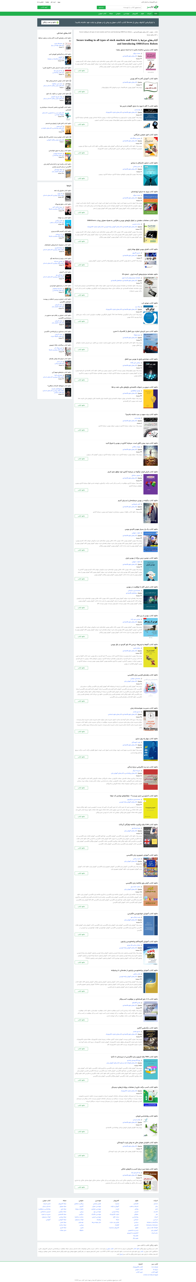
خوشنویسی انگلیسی (117, 928)
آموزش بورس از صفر (99, 208)
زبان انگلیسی (116, 844)
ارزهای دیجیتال (123, 1096)
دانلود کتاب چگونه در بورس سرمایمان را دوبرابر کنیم (121, 512)
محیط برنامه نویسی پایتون (90, 956)
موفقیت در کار (119, 1013)
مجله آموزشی (62, 1220)
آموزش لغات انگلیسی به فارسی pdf (97, 839)
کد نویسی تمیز (131, 807)
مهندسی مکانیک (96, 1214)
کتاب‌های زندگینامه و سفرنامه (56, 59)
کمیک (156, 1217)
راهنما (47, 2)
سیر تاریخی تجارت (86, 343)
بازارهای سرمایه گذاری (119, 174)
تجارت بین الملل (97, 343)
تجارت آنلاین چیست (130, 1039)
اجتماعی (136, 1220)
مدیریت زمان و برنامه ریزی (94, 725)
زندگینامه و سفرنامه (152, 1222)
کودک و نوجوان (79, 1220)
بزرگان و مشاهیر (78, 1204)
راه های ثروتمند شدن (126, 206)
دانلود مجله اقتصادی (92, 286)
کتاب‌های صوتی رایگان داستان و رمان (53, 86)
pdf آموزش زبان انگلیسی (85, 900)
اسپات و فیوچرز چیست (101, 1096)
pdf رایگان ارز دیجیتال (125, 1101)
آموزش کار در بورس (92, 455)
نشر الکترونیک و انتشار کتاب (149, 2)
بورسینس (137, 110)
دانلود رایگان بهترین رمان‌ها (56, 209)
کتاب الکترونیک (138, 1267)
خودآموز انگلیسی (100, 836)
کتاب (141, 1251)
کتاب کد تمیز (117, 807)
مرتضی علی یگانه (135, 363)
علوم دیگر (135, 1238)
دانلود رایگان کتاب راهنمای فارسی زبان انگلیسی (117, 694)
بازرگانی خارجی (120, 149)
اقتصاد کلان (96, 398)
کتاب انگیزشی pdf (84, 778)
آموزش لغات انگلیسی (105, 844)
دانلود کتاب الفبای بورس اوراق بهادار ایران (143, 249)
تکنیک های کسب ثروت (83, 203)
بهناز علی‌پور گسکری (56, 97)
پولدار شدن (112, 203)
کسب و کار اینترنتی (111, 1183)
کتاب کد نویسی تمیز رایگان (104, 812)
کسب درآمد (86, 315)
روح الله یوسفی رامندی (133, 1060)
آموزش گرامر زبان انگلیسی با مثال (129, 692)
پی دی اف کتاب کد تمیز (124, 810)
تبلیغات (131, 291)
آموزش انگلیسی (111, 836)
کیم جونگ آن (58, 348)
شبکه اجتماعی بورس (95, 118)
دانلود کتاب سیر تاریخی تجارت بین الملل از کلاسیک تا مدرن (135, 331)
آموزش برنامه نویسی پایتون (100, 953)
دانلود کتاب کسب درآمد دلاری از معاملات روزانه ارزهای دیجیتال (134, 1087)
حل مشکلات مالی (117, 288)
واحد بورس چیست (124, 604)
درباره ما (155, 1270)
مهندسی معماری (96, 1209)
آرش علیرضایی (136, 504)
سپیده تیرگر (136, 771)
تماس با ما (40, 2)
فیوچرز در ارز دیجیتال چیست (109, 1101)
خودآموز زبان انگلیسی (116, 900)
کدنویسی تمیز (92, 807)
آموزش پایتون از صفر (131, 987)
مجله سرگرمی (62, 1212)
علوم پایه (135, 1236)
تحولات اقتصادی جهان (129, 398)
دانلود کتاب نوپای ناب (149, 303)
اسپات (98, 1101)
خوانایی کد (116, 812)
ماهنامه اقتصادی (128, 288)
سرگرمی (81, 1214)
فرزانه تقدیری (58, 248)
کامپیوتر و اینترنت (114, 1228)
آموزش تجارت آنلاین (117, 1039)
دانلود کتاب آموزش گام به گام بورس (144, 79)
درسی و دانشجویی (133, 1230)
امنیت (117, 1209)
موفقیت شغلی (111, 1011)
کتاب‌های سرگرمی (59, 392)
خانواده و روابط (79, 1209)
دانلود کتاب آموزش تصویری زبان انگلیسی (142, 855)
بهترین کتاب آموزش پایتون (111, 958)
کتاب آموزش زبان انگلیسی (128, 844)
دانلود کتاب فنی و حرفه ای (90, 146)
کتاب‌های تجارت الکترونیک (114, 112)
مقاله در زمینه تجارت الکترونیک (100, 1039)
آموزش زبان (119, 925)
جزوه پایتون (103, 984)
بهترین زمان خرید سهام (114, 64)
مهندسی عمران (96, 1206)
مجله (111, 14)
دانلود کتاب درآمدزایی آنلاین (147, 1028)
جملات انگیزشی (116, 778)
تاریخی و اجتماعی (45, 1212)
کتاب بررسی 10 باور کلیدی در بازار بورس (103, 656)
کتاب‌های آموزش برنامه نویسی (113, 227)
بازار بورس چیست (113, 604)
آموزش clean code (136, 812)
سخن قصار (138, 781)
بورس (134, 61)
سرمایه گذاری (102, 426)
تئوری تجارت (107, 343)
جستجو (101, 7)
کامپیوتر (135, 14)
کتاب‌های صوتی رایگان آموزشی (55, 140)
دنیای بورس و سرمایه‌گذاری (119, 118)
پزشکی (136, 1209)
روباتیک (99, 1220)
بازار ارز (140, 373)
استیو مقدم (136, 712)
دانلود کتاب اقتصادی (129, 146)
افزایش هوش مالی (130, 1151)
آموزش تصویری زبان (133, 869)
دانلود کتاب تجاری (117, 343)
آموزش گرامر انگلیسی (136, 902)
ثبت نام (53, 2)
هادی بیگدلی (58, 221)
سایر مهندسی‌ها (96, 1222)
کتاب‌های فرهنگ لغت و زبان (128, 1063)
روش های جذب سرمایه (86, 206)
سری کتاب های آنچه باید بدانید (126, 720)
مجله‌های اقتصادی (116, 280)
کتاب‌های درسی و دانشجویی (56, 113)
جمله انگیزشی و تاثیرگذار (113, 784)
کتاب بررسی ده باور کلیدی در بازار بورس (128, 659)
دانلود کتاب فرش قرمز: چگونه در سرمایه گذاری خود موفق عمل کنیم (133, 472)
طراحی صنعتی (97, 1204)
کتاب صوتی (102, 14)
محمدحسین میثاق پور (133, 799)
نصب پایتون (115, 956)
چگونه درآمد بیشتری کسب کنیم (126, 1011)
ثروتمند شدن (95, 483)
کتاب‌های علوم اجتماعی (115, 714)
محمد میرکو (136, 53)
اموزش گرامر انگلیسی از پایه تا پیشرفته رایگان (105, 692)
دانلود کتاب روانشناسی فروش (147, 1116)
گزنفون (60, 57)
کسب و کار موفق (137, 1016)
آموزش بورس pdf (127, 64)
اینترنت (117, 1204)
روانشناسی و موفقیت (44, 1209)
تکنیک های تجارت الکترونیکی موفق (131, 1042)
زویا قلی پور (59, 275)
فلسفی (136, 1225)
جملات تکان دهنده (94, 781)
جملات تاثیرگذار (106, 778)
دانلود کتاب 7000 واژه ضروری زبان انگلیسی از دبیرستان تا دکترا (134, 1057)
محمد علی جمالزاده (57, 84)
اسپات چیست (137, 1099)
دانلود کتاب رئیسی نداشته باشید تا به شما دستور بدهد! (137, 50)
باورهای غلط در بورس (91, 659)
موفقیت (88, 288)
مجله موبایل (63, 1206)
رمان (156, 1206)
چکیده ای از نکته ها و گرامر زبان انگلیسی (93, 897)
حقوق (136, 1228)
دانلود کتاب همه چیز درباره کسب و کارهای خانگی (139, 1169)
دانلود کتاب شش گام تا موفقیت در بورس (142, 587)
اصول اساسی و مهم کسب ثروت (126, 203)
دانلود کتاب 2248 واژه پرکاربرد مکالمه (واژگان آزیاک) (138, 824)
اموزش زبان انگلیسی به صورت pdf (119, 839)
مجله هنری (63, 1228)
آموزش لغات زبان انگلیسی (114, 1068)
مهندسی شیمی (96, 1217)
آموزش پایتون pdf (88, 982)
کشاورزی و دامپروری (132, 1233)
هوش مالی (121, 1151)
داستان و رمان (46, 1206)
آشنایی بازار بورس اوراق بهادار (115, 261)
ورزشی (81, 1225)
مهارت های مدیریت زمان (97, 720)
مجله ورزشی (62, 1217)
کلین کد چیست (102, 807)
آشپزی (81, 1206)
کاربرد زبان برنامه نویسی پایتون (128, 956)
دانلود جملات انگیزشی (119, 781)
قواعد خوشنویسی (93, 928)
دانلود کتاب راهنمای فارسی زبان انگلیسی (143, 675)
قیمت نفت (139, 401)
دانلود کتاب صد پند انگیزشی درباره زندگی (143, 767)
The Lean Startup (117, 315)
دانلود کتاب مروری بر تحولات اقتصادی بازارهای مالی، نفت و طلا (134, 387)
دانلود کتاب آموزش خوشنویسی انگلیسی (143, 913)
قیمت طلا (81, 398)
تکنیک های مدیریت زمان (122, 725)
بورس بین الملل (102, 371)
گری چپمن (59, 126)
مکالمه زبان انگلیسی (130, 894)
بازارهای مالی (88, 398)
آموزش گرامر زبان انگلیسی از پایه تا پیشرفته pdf (121, 686)
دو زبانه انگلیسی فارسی (92, 1071)
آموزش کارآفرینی (106, 315)
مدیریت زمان (92, 722)
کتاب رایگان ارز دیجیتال (84, 1099)
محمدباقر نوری (58, 43)
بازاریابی (139, 149)
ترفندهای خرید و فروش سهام (96, 61)
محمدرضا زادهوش (57, 289)
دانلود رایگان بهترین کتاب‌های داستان (53, 195)
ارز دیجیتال (132, 1096)
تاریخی (136, 1212)
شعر (156, 1209)
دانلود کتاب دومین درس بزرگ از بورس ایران (142, 558)
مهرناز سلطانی (136, 447)
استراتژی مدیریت (113, 722)
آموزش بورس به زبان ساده (131, 67)
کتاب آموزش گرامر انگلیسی (121, 902)
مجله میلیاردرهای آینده (105, 288)
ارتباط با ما (155, 1267)
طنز (157, 1214)
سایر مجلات (63, 1230)
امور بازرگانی (118, 146)
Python (88, 958)
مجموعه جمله (126, 784)
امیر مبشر (59, 362)
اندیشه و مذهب (133, 1206)
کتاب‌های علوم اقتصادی (130, 56)
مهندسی (126, 14)
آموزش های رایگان (125, 812)
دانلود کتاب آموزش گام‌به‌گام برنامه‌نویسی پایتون (139, 941)
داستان (156, 1204)
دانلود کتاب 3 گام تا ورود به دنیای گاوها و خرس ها (139, 106)
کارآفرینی (94, 288)
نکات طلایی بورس (111, 61)
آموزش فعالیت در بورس (131, 664)
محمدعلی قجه (58, 375)
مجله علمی (63, 1222)
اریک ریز (137, 307)
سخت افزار (116, 1217)
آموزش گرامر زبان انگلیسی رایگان (97, 686)
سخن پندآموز (134, 784)
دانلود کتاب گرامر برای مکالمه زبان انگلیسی (142, 883)
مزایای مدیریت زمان (136, 722)
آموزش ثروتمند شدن (113, 206)
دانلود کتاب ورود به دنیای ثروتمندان (144, 191)
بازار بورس (129, 174)
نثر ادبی (155, 1220)
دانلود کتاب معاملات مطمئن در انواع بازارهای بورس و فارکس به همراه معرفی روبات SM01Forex (122, 220)
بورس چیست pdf (102, 604)
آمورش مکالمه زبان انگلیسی (114, 894)
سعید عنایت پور (135, 887)
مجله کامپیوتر (62, 1204)
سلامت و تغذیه (79, 1217)
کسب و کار (82, 288)
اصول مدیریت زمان (110, 720)
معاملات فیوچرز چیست (99, 1099)
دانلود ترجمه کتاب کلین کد (84, 810)
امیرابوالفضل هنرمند (56, 389)
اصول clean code (97, 810)
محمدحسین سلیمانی (134, 591)
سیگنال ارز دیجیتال (112, 1099)
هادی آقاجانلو (136, 1003)
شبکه (117, 1220)
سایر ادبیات (154, 1233)
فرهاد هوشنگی (58, 170)
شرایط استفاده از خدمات (150, 1275)
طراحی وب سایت (114, 1222)
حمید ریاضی (136, 859)
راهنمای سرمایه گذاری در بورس (93, 373)
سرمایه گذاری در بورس (105, 174)
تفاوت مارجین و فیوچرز (86, 1096)
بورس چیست (108, 120)
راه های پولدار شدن (136, 753)
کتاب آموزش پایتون (105, 956)
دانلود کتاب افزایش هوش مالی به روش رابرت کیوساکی (137, 1142)
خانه (155, 14)
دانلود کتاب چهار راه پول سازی (147, 739)
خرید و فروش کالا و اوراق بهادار (111, 87)
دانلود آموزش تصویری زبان (118, 869)
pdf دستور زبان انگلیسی (129, 689)
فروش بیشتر (123, 1128)
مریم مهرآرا (137, 335)
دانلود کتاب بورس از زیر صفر (147, 616)
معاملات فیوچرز (113, 1096)
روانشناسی (115, 1128)
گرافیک (117, 1225)
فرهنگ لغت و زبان (152, 1228)
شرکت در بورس (106, 118)
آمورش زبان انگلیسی (121, 867)
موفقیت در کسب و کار (120, 483)
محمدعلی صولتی (135, 679)
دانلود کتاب (81, 71)
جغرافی (136, 1214)
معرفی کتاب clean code (109, 810)
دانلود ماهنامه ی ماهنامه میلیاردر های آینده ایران (121, 286)
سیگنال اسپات (90, 1101)
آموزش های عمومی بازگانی (107, 146)
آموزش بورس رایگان (105, 67)
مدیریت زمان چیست (83, 720)
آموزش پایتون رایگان (100, 982)
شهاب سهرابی (136, 533)
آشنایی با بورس (137, 64)
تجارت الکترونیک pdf (113, 1045)
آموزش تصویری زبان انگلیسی (105, 867)
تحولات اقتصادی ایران (115, 398)
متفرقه (81, 1230)
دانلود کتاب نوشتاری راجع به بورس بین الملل (141, 359)
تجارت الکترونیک (102, 149)
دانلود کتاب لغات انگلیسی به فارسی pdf (94, 1073)
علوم (142, 14)
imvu (132, 317)
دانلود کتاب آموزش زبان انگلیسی (126, 836)
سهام (113, 426)
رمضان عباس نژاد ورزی (133, 945)
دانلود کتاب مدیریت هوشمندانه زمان (144, 708)
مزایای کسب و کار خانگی (108, 1180)
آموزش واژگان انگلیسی (91, 841)
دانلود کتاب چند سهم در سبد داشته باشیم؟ (141, 414)
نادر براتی (59, 193)
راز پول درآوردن (137, 206)
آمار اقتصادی (127, 401)
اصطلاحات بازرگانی (131, 149)
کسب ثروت (94, 203)
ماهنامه (136, 288)
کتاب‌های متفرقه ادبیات (57, 336)
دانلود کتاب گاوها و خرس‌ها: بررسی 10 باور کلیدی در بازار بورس (134, 644)
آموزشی (48, 1220)
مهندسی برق (97, 1212)
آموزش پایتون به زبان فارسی (116, 987)
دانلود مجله (102, 286)
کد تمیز (124, 807)
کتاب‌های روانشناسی (58, 73)
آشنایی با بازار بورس (130, 261)
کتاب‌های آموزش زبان (58, 171)
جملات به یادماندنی (106, 781)
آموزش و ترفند (115, 1206)
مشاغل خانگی (96, 1180)
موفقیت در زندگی (102, 722)
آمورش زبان (93, 867)
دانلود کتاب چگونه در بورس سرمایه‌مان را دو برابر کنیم (138, 500)
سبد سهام (132, 426)
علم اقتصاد (124, 87)
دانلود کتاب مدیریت (82, 722)
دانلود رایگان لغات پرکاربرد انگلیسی (118, 841)
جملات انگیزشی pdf (96, 778)
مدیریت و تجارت (45, 1214)
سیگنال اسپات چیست (126, 1099)
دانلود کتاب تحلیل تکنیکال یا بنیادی (144, 163)
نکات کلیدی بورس (81, 61)
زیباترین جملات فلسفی (129, 778)
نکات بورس (120, 61)
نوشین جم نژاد (58, 261)
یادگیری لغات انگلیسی (99, 1068)
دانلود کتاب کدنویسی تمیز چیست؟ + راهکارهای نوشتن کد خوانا (134, 796)
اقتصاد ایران (104, 398)
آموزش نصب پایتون (96, 958)
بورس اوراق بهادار (118, 120)
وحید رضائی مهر (135, 917)
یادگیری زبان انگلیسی (129, 928)
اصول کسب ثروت (104, 203)
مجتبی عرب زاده (135, 619)
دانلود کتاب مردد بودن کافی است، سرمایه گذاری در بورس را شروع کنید (132, 443)
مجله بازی (63, 1209)
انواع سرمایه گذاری (85, 483)
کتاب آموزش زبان (89, 925)
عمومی (118, 14)
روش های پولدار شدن (100, 206)
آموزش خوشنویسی (104, 928)
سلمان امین (136, 648)
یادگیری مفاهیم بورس (129, 120)
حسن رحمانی (136, 166)
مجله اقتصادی (62, 1214)
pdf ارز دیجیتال (137, 1101)
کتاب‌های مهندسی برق (57, 45)
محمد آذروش (58, 305)
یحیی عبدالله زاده (135, 138)
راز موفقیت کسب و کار (124, 1183)
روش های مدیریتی (124, 722)
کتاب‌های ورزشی (59, 363)
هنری (81, 1228)
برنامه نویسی (115, 1212)
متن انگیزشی (131, 781)
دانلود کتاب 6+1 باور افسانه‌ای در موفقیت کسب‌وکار (138, 999)
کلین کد (109, 807)
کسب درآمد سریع (80, 750)
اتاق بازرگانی (112, 149)
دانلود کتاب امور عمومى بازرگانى (146, 135)
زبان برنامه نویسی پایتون (116, 953)
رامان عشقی (136, 974)
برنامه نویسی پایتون (130, 953)
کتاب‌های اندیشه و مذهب (57, 223)
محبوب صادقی (136, 475)
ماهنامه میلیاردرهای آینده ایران (131, 278)
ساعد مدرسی (136, 224)
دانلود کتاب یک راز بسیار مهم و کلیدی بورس (141, 529)
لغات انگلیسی (103, 841)
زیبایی (81, 1212)
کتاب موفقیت (102, 1011)
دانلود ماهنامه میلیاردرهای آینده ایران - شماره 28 (140, 274)
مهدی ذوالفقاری (135, 391)
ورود (59, 2)
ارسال (121, 1254)
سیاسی (136, 1222)
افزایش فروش (131, 1128)
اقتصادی (108, 1128)
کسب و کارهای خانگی (129, 1180)
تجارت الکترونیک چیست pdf (129, 1045)
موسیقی (81, 1222)
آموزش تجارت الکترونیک (102, 1042)
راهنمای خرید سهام (101, 64)
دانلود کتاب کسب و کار (131, 1013)
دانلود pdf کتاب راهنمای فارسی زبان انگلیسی (123, 697)
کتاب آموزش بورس (116, 67)
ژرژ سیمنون (59, 234)
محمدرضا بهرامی (57, 153)
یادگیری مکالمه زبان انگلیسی (97, 894)
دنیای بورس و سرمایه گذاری (121, 373)
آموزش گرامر (126, 900)
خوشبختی (94, 1011)
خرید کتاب (139, 1272)
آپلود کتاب (44, 7)
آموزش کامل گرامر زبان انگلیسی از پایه (110, 689)
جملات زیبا (85, 781)
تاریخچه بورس (80, 371)
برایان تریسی (136, 1120)
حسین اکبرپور (136, 253)
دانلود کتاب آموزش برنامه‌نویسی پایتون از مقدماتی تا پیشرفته (134, 970)
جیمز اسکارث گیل (57, 207)
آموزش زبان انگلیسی (112, 897)
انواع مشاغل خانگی (86, 1180)
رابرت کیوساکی (136, 742)
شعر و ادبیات (46, 1204)
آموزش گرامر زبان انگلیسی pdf (99, 900)
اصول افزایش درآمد (132, 208)
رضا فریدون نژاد (58, 71)
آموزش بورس (128, 61)
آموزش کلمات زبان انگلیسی (87, 836)
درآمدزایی (102, 483)
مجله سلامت (62, 1225)
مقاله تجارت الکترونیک (84, 1039)
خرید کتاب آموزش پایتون (127, 958)
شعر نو (156, 1212)
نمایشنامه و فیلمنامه (152, 1225)
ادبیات (149, 14)
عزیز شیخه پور (136, 828)
